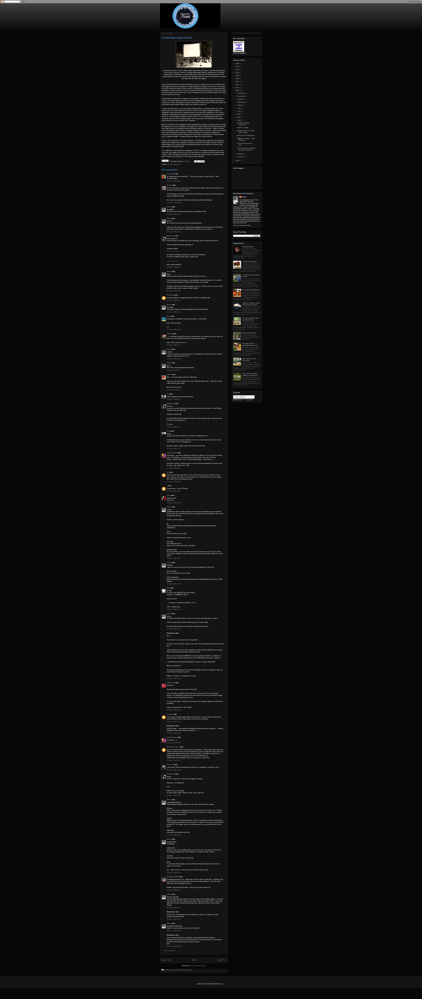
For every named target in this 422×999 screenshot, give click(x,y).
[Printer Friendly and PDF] (165, 161)
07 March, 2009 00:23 (174, 203)
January (240, 157)
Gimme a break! (242, 127)
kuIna (168, 495)
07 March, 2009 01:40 (174, 359)
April (239, 117)
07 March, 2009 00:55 (174, 291)
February (240, 154)
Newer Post (166, 960)
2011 (237, 84)
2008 (238, 160)
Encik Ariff (170, 764)
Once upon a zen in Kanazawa (249, 359)
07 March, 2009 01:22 (174, 329)
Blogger (222, 984)
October (240, 99)
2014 (238, 75)
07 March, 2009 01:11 (173, 300)
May (239, 114)
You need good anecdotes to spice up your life (246, 149)
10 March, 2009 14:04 (174, 907)
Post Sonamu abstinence (251, 290)
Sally (168, 431)
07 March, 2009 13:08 (174, 584)
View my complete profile (242, 225)
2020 (238, 63)
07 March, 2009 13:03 (174, 558)
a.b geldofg (170, 174)
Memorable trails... (173, 747)
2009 (238, 90)
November (241, 96)
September (241, 102)
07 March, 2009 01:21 (174, 312)
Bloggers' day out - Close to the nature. (246, 131)
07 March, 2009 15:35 (174, 743)
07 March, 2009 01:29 (174, 345)
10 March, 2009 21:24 (174, 919)
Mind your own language (245, 135)
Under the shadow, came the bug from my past (251, 304)
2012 (238, 81)
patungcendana (172, 453)
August (240, 105)
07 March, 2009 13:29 (174, 678)
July (239, 108)
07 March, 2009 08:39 (174, 481)
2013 (238, 78)
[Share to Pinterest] (203, 161)
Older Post (222, 960)
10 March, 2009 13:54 (174, 890)
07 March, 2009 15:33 (174, 733)
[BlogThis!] (197, 161)
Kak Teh (169, 185)
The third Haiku (247, 247)
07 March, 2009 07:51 (174, 448)
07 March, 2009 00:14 (174, 181)
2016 (238, 69)
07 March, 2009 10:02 (174, 503)
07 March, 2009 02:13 (174, 390)
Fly (168, 394)
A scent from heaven (249, 262)
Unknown (170, 714)
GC (168, 472)
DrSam (169, 207)
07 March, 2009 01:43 (174, 370)
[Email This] (195, 161)
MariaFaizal (171, 236)
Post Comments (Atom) (198, 965)
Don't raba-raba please (174, 164)
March (239, 120)
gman (169, 316)
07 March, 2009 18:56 (174, 795)
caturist (169, 374)
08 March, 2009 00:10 (174, 872)
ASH (168, 588)
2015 (238, 72)
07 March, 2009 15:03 (174, 721)
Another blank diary (249, 333)
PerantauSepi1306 (173, 876)
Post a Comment (170, 950)
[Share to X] (199, 161)
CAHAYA (169, 334)
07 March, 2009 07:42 (174, 427)
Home (194, 960)
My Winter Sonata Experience (243, 123)
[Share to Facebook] (201, 161)
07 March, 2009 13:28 (174, 629)
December (241, 93)
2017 (238, 66)
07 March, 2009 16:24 (174, 760)
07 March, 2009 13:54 (174, 710)
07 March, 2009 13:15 (174, 609)
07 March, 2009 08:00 (174, 468)
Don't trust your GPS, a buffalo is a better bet (250, 374)
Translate (249, 400)
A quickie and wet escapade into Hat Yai (249, 344)
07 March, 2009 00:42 (174, 267)
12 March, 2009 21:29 (174, 931)
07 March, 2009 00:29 (174, 232)
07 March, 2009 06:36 (174, 399)
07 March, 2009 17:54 (174, 770)
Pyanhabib (170, 295)
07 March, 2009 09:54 (174, 491)
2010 (238, 87)
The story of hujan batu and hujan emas (250, 319)
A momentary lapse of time (177, 37)
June (239, 111)
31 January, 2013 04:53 (174, 946)
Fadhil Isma (171, 683)
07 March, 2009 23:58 (174, 835)
